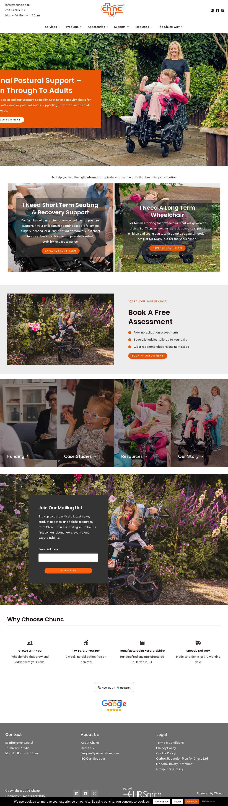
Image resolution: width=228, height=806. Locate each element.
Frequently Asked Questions (100, 753)
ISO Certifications (93, 758)
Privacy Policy (166, 748)
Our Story (87, 748)
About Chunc (90, 742)
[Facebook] (217, 10)
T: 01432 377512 (17, 748)
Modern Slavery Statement (175, 764)
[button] (58, 27)
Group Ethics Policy (169, 769)
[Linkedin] (212, 10)
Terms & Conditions (170, 742)
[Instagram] (222, 10)
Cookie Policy (166, 753)
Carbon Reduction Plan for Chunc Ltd (182, 758)
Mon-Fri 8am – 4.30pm (21, 753)
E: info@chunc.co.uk (19, 742)
